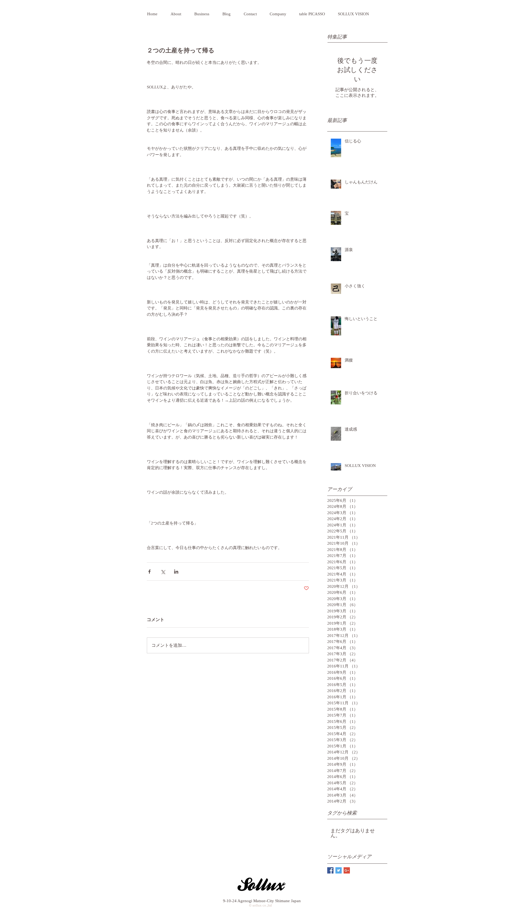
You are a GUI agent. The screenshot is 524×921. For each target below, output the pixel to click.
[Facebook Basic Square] (330, 870)
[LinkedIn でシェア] (176, 571)
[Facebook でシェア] (149, 571)
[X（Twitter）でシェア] (162, 571)
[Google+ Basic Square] (347, 870)
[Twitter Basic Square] (338, 870)
